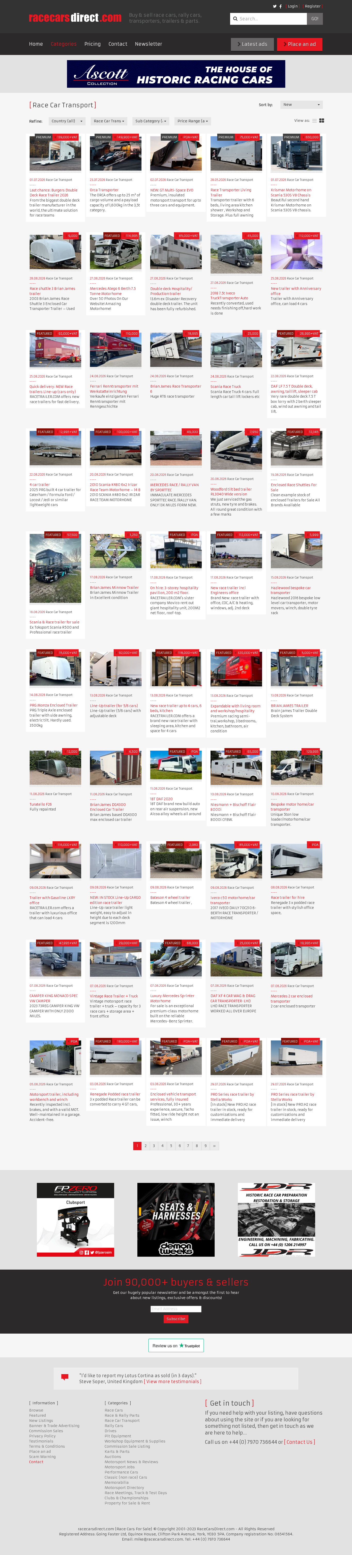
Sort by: (266, 104)
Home (36, 44)
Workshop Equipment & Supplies (135, 1441)
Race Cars (114, 1410)
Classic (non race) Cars (126, 1477)
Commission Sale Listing (127, 1446)
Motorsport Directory (124, 1487)
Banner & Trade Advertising (54, 1425)
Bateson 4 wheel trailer (170, 897)
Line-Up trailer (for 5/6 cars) (114, 706)
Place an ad (301, 44)
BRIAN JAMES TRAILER (289, 706)
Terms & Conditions (47, 1446)
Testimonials (41, 1441)
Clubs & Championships (126, 1498)
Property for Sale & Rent (127, 1503)
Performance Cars (121, 1472)
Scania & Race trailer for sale (54, 622)
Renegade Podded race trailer (115, 1094)
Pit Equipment (118, 1436)
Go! (314, 18)
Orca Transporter (104, 190)
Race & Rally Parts (122, 1415)
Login (293, 6)
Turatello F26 (41, 804)
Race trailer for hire (288, 897)
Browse (36, 1410)
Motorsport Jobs (120, 1467)
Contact (117, 44)
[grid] (321, 121)
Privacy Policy (42, 1436)
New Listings (41, 1420)
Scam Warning (42, 1456)
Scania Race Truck (226, 386)
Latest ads (254, 44)
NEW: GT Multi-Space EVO (171, 190)
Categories (64, 44)
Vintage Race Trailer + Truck (114, 996)
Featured (37, 1415)
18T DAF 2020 (161, 799)
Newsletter (148, 44)
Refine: (35, 121)
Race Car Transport (122, 1420)
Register (313, 6)
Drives (110, 1431)
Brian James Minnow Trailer (114, 588)
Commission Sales (46, 1431)
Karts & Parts (117, 1451)
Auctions (113, 1456)
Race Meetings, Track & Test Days (136, 1492)
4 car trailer (40, 485)
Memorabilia (117, 1482)
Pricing (93, 44)
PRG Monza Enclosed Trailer (54, 705)
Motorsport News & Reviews (131, 1462)
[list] (314, 121)
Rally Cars (114, 1425)
